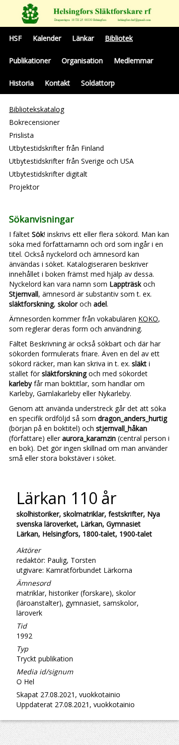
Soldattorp (98, 83)
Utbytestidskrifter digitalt (48, 174)
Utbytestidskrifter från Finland (56, 148)
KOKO (148, 318)
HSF (15, 38)
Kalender (47, 38)
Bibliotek (119, 38)
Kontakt (57, 83)
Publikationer (30, 60)
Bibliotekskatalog (36, 109)
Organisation (82, 60)
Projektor (24, 187)
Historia (21, 83)
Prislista (21, 135)
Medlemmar (133, 60)
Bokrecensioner (34, 122)
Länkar (83, 38)
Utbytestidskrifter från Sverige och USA (71, 161)
